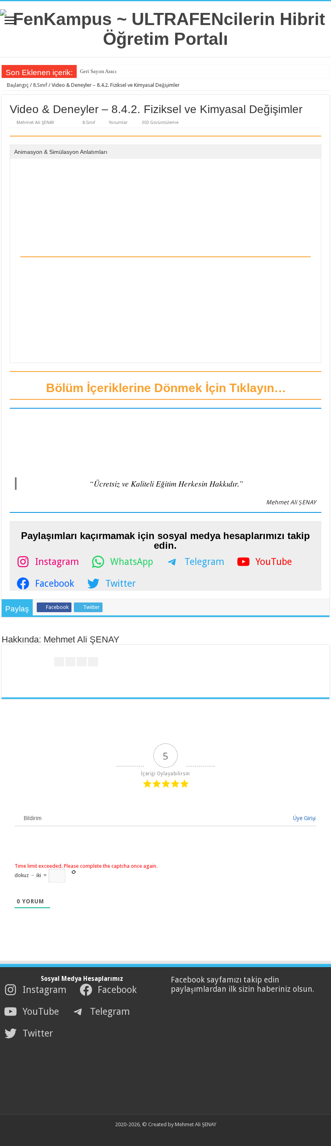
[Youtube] (168, 1134)
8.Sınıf (40, 85)
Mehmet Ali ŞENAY (35, 122)
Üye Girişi (303, 818)
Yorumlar (118, 122)
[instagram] (176, 1134)
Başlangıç (17, 85)
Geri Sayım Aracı (98, 71)
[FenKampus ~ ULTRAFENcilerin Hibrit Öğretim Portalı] (165, 27)
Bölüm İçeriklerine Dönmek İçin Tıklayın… (164, 388)
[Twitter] (160, 1134)
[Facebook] (153, 1134)
